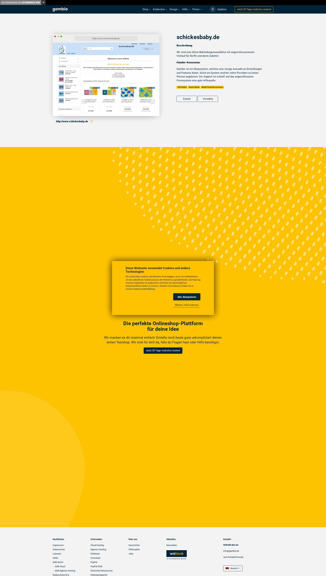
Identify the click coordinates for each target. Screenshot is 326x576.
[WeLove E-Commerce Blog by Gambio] (176, 554)
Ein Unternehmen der (21, 2)
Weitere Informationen (187, 305)
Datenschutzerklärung (144, 289)
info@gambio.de (231, 551)
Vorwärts (208, 98)
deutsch (234, 568)
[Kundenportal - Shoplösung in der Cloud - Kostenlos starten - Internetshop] (213, 9)
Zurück (187, 98)
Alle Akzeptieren (186, 297)
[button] (146, 9)
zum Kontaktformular (233, 557)
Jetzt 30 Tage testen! (254, 9)
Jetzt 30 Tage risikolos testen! (163, 350)
